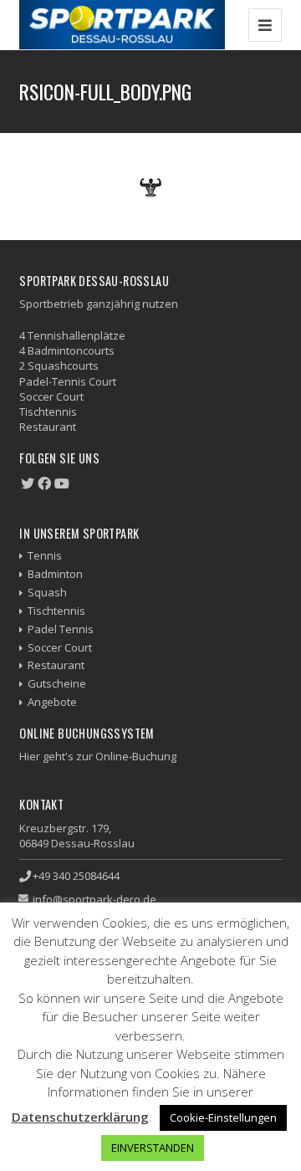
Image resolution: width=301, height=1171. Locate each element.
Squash (47, 592)
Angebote (52, 701)
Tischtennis (56, 610)
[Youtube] (62, 483)
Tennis (45, 555)
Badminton (55, 573)
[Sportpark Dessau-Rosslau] (122, 24)
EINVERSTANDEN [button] (152, 1147)
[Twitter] (27, 483)
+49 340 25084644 (76, 875)
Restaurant (56, 664)
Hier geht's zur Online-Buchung (97, 756)
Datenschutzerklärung (80, 1116)
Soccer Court (60, 647)
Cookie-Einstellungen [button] (223, 1117)
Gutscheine (57, 683)
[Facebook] (44, 483)
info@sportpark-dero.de (94, 899)
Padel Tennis (61, 629)
